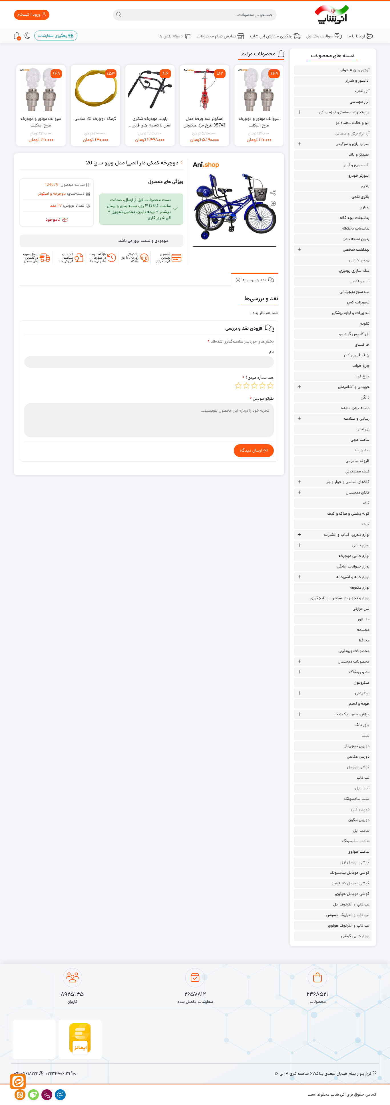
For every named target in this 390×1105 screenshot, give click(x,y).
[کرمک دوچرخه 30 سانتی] (95, 90)
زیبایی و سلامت (356, 418)
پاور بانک (362, 725)
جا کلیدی (362, 344)
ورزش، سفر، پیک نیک (352, 714)
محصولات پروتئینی (353, 651)
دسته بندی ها (170, 36)
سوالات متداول (319, 36)
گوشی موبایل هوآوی (352, 894)
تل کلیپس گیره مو (354, 334)
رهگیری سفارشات (53, 36)
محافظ (364, 640)
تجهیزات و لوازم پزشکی (350, 313)
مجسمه (363, 630)
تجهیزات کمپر (358, 302)
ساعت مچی (360, 439)
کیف (365, 524)
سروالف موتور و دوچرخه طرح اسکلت (259, 122)
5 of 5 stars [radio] (238, 385)
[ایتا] (18, 1081)
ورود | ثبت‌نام (29, 14)
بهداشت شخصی (356, 249)
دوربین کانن (360, 809)
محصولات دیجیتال (353, 661)
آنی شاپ (362, 91)
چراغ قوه (362, 376)
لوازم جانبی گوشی (355, 936)
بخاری (364, 207)
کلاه (366, 503)
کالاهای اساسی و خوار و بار (347, 482)
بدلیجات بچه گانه (354, 218)
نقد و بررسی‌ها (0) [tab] (251, 280)
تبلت (365, 735)
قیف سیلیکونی (357, 471)
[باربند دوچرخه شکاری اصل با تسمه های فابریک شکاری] (150, 90)
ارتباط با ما (356, 36)
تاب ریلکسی (359, 281)
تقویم (364, 323)
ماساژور (363, 619)
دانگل (365, 397)
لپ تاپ (363, 777)
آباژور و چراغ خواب (354, 70)
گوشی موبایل (358, 767)
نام (271, 352)
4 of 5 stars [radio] (246, 385)
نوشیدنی (362, 693)
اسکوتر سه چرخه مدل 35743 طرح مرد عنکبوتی (204, 122)
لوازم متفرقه (359, 587)
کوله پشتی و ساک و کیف (348, 513)
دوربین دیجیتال (356, 746)
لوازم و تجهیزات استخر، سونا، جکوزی (339, 598)
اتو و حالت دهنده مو (352, 123)
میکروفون (361, 682)
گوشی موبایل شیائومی (350, 883)
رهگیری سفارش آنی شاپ (271, 36)
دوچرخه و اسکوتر (52, 193)
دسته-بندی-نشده (355, 408)
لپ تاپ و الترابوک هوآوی (348, 925)
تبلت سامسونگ (356, 799)
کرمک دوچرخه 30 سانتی (95, 119)
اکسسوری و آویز (356, 165)
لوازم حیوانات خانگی (353, 566)
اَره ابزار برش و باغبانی (352, 133)
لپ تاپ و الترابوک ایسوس (347, 915)
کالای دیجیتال (357, 492)
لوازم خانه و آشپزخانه (352, 577)
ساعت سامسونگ (355, 841)
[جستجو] (118, 15)
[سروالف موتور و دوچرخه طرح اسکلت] (259, 90)
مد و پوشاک (359, 672)
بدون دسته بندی (356, 239)
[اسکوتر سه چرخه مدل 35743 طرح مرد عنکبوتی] (204, 90)
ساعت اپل (361, 830)
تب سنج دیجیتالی (354, 292)
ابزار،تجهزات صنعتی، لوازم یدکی (344, 112)
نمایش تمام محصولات (216, 36)
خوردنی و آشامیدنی (353, 387)
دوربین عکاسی (358, 756)
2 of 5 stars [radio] (262, 385)
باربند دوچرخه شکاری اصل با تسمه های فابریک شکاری (149, 122)
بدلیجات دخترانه (355, 228)
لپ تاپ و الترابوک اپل (351, 904)
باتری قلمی (360, 197)
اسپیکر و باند (359, 154)
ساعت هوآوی (358, 851)
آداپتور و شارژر (357, 80)
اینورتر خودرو (358, 175)
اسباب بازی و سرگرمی (352, 144)
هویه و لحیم (359, 704)
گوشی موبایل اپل (354, 862)
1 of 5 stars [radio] (270, 385)
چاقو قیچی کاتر (356, 355)
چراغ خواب (360, 366)
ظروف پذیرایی (357, 461)
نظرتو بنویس (262, 398)
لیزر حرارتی (361, 608)
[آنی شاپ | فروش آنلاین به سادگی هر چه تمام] (333, 15)
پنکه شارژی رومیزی (354, 270)
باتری (365, 186)
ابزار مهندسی (359, 101)
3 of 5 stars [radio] (254, 385)
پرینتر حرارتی (359, 260)
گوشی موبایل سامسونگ (349, 872)
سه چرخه (362, 450)
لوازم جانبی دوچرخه (354, 556)
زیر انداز (363, 429)
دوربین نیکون (358, 820)
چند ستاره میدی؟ (258, 378)
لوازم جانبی (360, 545)
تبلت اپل (362, 788)
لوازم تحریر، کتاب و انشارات (346, 535)
